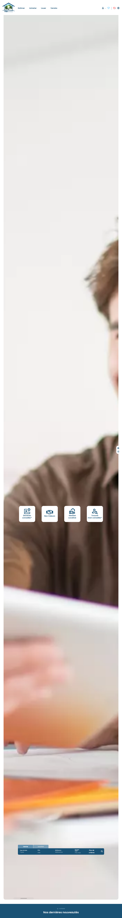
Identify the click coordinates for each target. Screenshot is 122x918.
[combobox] (27, 852)
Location (41, 846)
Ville (39, 850)
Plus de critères (91, 851)
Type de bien (23, 850)
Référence (58, 850)
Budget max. (77, 850)
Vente (25, 846)
